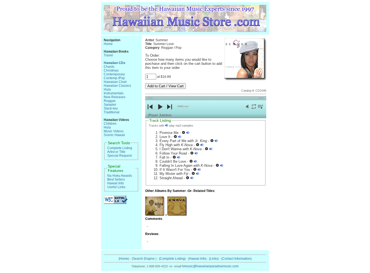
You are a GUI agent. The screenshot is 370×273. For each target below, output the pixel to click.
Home (108, 44)
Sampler (110, 105)
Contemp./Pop (114, 78)
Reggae (110, 101)
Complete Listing (119, 148)
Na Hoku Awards (119, 176)
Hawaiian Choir (115, 82)
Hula (107, 89)
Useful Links (116, 187)
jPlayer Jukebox (159, 115)
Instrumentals (114, 93)
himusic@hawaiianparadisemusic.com (210, 266)
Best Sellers (116, 179)
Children (110, 124)
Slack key (111, 108)
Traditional (111, 112)
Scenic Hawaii (114, 135)
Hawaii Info (115, 183)
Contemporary (114, 74)
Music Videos (114, 131)
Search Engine (144, 259)
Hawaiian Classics (117, 86)
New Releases (114, 97)
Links (214, 259)
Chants (109, 67)
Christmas (111, 70)
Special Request (119, 156)
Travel (108, 55)
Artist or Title (116, 152)
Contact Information (236, 259)
